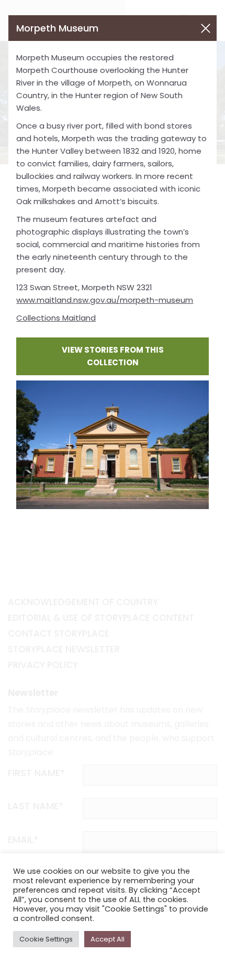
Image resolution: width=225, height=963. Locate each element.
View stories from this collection (113, 356)
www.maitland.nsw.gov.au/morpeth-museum (104, 299)
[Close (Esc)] (206, 28)
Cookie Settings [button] (46, 939)
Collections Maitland (56, 317)
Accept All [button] (108, 939)
